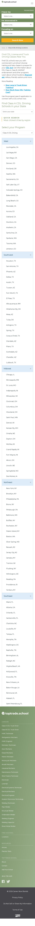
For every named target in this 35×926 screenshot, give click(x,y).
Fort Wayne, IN (12, 455)
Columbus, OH (12, 407)
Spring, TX (10, 330)
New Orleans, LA (12, 682)
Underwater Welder (8, 815)
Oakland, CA (11, 217)
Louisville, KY (11, 629)
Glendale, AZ (11, 341)
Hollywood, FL (11, 672)
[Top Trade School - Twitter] (8, 881)
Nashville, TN (11, 650)
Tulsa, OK (10, 320)
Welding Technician (8, 803)
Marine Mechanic (7, 757)
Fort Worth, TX (12, 293)
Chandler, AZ (11, 357)
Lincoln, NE (10, 466)
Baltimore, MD (11, 515)
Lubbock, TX (11, 363)
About (4, 862)
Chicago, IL (10, 375)
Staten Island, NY (12, 531)
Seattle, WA (10, 174)
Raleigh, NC (10, 661)
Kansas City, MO (12, 428)
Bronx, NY (10, 504)
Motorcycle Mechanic (9, 760)
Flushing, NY (11, 569)
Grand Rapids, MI (12, 449)
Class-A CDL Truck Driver (10, 726)
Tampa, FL (10, 634)
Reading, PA (11, 579)
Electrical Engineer (8, 795)
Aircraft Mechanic (8, 764)
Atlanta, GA (10, 607)
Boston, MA (10, 536)
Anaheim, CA (11, 227)
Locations (5, 837)
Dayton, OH (10, 439)
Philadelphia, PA (12, 499)
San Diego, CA (11, 158)
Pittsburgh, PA (12, 510)
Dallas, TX (10, 277)
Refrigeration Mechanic (10, 737)
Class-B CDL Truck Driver (10, 730)
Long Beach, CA (12, 201)
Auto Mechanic (7, 749)
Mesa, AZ (9, 314)
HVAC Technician (7, 733)
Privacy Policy (17, 897)
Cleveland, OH (11, 412)
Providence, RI (12, 585)
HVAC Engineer (7, 741)
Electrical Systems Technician (12, 788)
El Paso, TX (10, 298)
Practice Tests (6, 851)
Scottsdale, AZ (11, 352)
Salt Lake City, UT (12, 185)
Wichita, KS (10, 444)
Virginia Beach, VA (13, 666)
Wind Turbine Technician (10, 776)
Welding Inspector (8, 822)
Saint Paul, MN (12, 417)
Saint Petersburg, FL (14, 704)
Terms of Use (17, 909)
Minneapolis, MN (12, 380)
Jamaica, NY (10, 558)
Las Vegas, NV (11, 153)
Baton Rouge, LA (12, 688)
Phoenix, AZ (10, 272)
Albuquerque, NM (13, 304)
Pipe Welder (6, 807)
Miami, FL (9, 602)
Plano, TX (10, 346)
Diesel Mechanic (7, 753)
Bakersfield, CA (12, 195)
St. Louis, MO (11, 385)
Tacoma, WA (11, 243)
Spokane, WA (11, 238)
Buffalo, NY (10, 520)
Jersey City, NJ (11, 552)
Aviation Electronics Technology (12, 799)
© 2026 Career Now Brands (17, 891)
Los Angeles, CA (12, 147)
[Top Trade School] (9, 3)
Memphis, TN (11, 639)
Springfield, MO (12, 471)
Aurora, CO (10, 211)
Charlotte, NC (11, 623)
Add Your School (7, 870)
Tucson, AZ (10, 288)
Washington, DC (12, 645)
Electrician (5, 780)
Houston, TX (11, 261)
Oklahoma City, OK (13, 309)
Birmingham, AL (12, 655)
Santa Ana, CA (11, 233)
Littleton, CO (11, 249)
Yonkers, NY (10, 590)
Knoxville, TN (11, 677)
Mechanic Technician (9, 745)
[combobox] (17, 16)
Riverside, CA (11, 206)
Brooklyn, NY (11, 494)
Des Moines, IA (11, 476)
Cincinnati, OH (11, 401)
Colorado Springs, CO (14, 190)
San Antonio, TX (12, 266)
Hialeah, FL (10, 698)
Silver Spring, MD (12, 542)
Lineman (5, 784)
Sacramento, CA (12, 179)
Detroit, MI (10, 423)
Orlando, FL (10, 613)
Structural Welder (8, 811)
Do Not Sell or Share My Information (17, 903)
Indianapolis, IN (12, 391)
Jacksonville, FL (12, 618)
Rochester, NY (11, 526)
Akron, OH (10, 460)
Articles (4, 847)
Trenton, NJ (10, 563)
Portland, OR (11, 169)
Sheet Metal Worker (8, 826)
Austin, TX (10, 282)
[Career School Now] (17, 916)
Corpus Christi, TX (13, 336)
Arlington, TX (11, 325)
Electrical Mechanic (8, 791)
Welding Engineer (8, 818)
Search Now (17, 40)
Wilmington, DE (12, 574)
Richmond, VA (11, 693)
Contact (4, 866)
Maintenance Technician (10, 772)
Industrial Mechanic (8, 768)
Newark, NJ (10, 547)
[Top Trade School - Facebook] (3, 881)
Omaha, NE (10, 433)
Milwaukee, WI (12, 396)
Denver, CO (10, 163)
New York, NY (11, 488)
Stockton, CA (11, 222)
